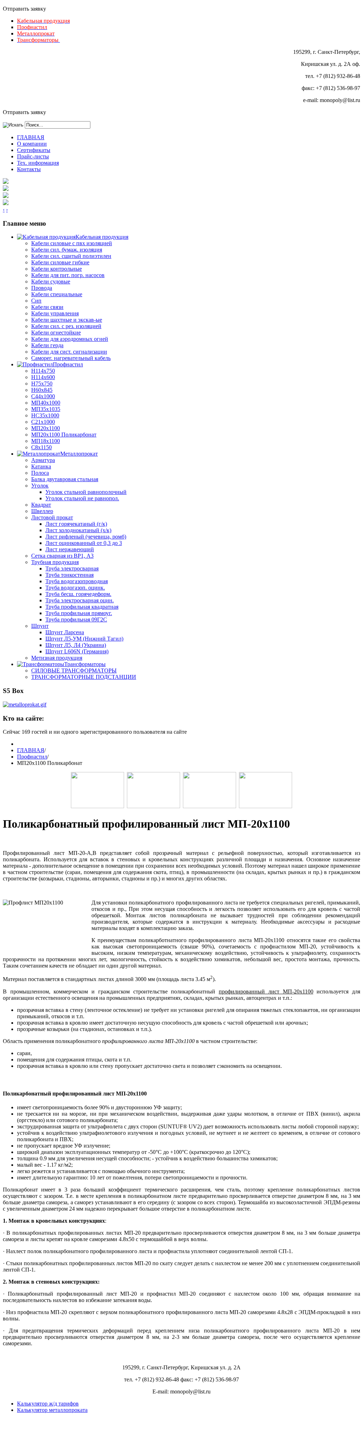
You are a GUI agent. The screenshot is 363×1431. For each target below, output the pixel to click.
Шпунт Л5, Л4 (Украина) (75, 645)
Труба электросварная (72, 568)
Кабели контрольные (56, 269)
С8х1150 (41, 447)
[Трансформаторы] (265, 806)
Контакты (29, 169)
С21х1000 (43, 422)
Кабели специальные (56, 294)
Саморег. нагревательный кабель (71, 358)
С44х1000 (43, 396)
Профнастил (32, 757)
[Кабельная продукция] (97, 806)
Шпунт (40, 626)
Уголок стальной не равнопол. (82, 498)
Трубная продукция (55, 562)
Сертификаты (33, 150)
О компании (32, 144)
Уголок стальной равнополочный (86, 492)
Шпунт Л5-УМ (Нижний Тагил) (84, 639)
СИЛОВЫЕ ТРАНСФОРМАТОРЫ (74, 670)
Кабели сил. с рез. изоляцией (66, 326)
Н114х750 (43, 371)
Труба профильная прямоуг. (78, 613)
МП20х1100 (45, 428)
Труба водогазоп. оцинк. (75, 588)
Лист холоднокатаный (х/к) (78, 530)
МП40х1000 (45, 403)
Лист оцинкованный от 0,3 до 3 (83, 543)
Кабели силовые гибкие (60, 262)
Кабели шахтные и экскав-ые (66, 320)
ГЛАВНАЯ (30, 137)
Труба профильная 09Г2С (76, 619)
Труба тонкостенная (69, 575)
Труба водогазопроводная (76, 581)
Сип (36, 301)
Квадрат (41, 505)
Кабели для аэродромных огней (69, 339)
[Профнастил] (153, 806)
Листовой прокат (52, 517)
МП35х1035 (45, 409)
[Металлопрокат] (209, 806)
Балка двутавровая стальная (64, 479)
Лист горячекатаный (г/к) (76, 524)
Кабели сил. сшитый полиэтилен (71, 256)
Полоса (40, 473)
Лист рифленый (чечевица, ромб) (85, 537)
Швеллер (42, 511)
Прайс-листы (33, 156)
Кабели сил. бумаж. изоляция (66, 250)
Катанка (41, 466)
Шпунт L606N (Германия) (76, 651)
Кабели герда (47, 345)
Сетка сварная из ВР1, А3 (62, 556)
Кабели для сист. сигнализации (69, 352)
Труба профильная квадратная (81, 607)
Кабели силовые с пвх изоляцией (71, 243)
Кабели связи (47, 307)
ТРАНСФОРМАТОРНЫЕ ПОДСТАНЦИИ (83, 677)
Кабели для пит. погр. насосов (68, 275)
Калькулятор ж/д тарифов (48, 1404)
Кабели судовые (50, 281)
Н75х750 (41, 384)
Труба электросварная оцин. (79, 600)
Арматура (43, 460)
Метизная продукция (56, 658)
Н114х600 (43, 377)
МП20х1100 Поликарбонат (63, 435)
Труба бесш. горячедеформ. (78, 594)
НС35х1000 (45, 415)
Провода (41, 288)
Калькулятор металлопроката (52, 1410)
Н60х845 (41, 390)
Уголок (40, 486)
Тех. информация (38, 163)
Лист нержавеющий (69, 549)
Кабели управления (55, 313)
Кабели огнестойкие (56, 332)
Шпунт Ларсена (64, 632)
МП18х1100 (45, 441)
